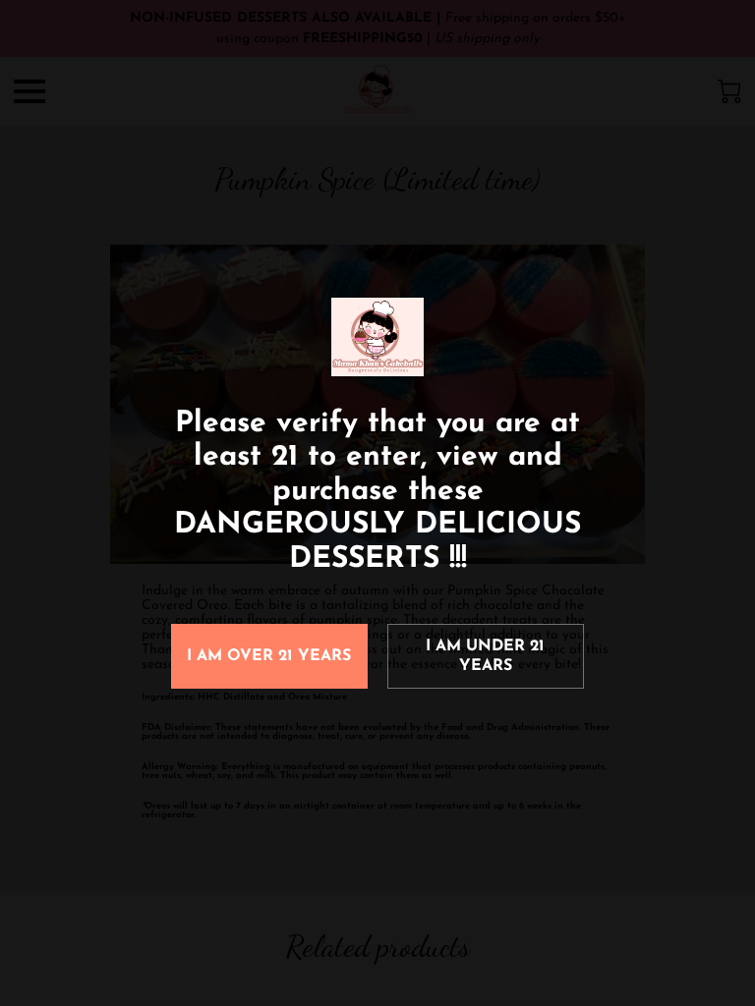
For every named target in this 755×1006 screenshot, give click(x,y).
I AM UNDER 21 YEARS (485, 656)
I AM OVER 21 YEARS (269, 656)
